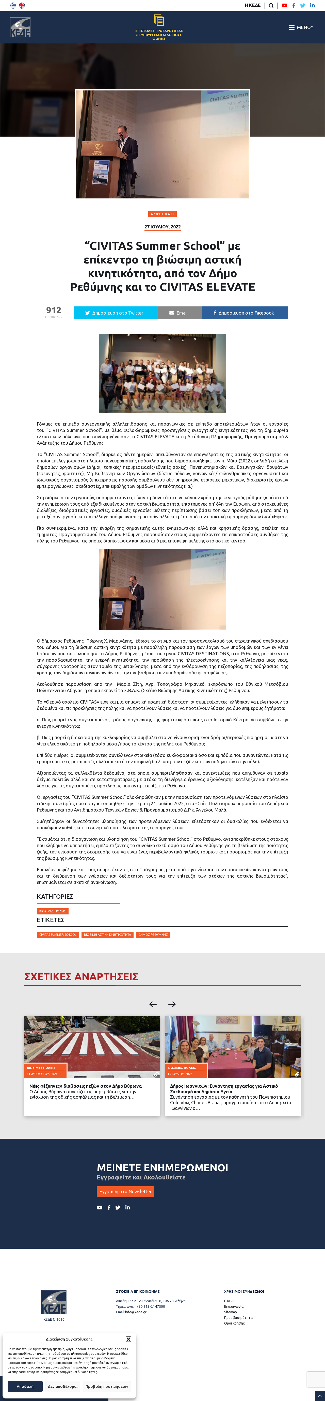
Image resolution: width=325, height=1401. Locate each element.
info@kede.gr (136, 1312)
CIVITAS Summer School (57, 934)
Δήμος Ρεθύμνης (153, 934)
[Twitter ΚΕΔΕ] (302, 6)
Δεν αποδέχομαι (62, 1386)
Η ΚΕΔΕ (253, 5)
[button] (128, 1339)
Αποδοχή (25, 1386)
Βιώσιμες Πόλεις (52, 911)
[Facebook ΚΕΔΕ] (293, 6)
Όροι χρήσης (234, 1323)
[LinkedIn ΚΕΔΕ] (312, 6)
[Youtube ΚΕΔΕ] (284, 6)
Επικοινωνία (234, 1306)
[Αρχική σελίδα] (20, 27)
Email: (120, 1312)
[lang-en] (22, 6)
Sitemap (230, 1312)
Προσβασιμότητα (238, 1318)
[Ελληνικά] (13, 6)
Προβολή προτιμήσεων (107, 1386)
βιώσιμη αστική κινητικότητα (107, 934)
